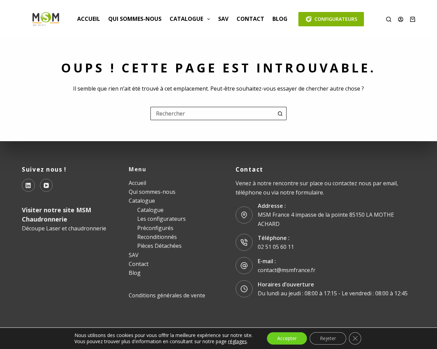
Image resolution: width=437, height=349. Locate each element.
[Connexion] (400, 19)
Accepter (287, 338)
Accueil (88, 19)
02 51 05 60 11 (276, 247)
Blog (279, 19)
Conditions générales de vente (167, 295)
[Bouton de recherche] (280, 113)
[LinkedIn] (28, 185)
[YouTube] (46, 185)
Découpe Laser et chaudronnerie (64, 228)
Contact (250, 19)
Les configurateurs (161, 219)
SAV (223, 19)
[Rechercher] (388, 19)
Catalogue (186, 19)
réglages (237, 341)
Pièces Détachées (159, 246)
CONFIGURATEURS (335, 19)
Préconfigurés (155, 228)
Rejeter (328, 338)
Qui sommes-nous (134, 19)
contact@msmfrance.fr (286, 270)
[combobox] (212, 113)
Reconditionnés (157, 237)
